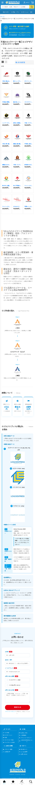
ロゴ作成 (7, 732)
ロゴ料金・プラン (15, 12)
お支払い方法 (24, 732)
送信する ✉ (17, 707)
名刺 (31, 12)
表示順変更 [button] (21, 62)
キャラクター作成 (9, 740)
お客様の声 (7, 751)
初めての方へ (6, 12)
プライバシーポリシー (10, 711)
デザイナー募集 (8, 749)
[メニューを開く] (2, 2)
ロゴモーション (25, 12)
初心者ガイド (24, 749)
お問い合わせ (24, 754)
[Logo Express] (12, 2)
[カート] (32, 2)
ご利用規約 (23, 735)
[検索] (31, 7)
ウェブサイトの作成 (9, 742)
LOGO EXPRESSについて (27, 741)
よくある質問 (24, 751)
